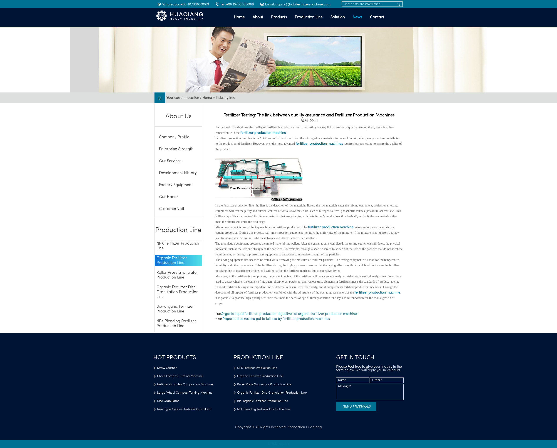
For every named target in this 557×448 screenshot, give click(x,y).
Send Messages (357, 406)
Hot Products (174, 358)
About (258, 17)
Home (239, 17)
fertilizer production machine (263, 133)
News (357, 17)
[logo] (182, 16)
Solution (338, 17)
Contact (377, 17)
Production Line (309, 17)
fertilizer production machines (319, 144)
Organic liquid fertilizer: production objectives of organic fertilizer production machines (289, 314)
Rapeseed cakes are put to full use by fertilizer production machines (276, 319)
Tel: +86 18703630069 (237, 4)
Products (279, 17)
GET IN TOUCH (355, 358)
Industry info (225, 98)
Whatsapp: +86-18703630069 (185, 4)
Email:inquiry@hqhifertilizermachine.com (298, 4)
